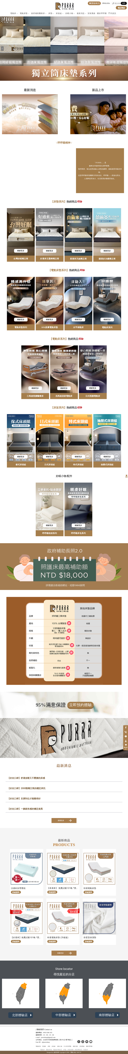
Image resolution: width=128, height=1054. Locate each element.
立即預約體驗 (80, 705)
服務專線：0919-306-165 (44, 1032)
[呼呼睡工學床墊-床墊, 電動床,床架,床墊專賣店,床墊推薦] (64, 6)
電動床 (13, 13)
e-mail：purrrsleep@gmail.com (45, 1037)
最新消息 (81, 13)
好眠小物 (69, 13)
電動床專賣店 (57, 1050)
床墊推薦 (71, 1050)
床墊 (50, 13)
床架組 (59, 13)
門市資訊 (112, 13)
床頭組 (54, 1046)
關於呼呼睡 (102, 13)
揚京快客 (56, 1052)
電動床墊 (24, 13)
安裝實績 (91, 13)
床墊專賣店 (78, 1050)
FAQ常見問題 (67, 1046)
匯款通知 (107, 3)
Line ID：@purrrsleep (43, 1042)
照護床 (44, 1046)
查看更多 (61, 820)
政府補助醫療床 (38, 13)
